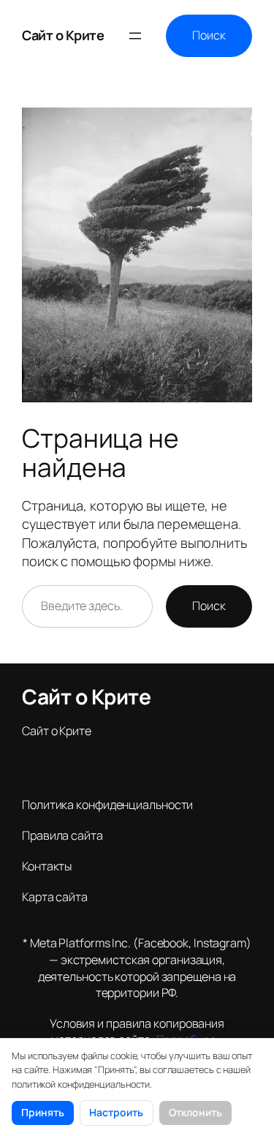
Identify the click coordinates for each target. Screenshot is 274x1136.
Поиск (209, 35)
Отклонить (195, 1112)
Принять (42, 1112)
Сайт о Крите (63, 35)
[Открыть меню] (135, 36)
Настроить (116, 1112)
